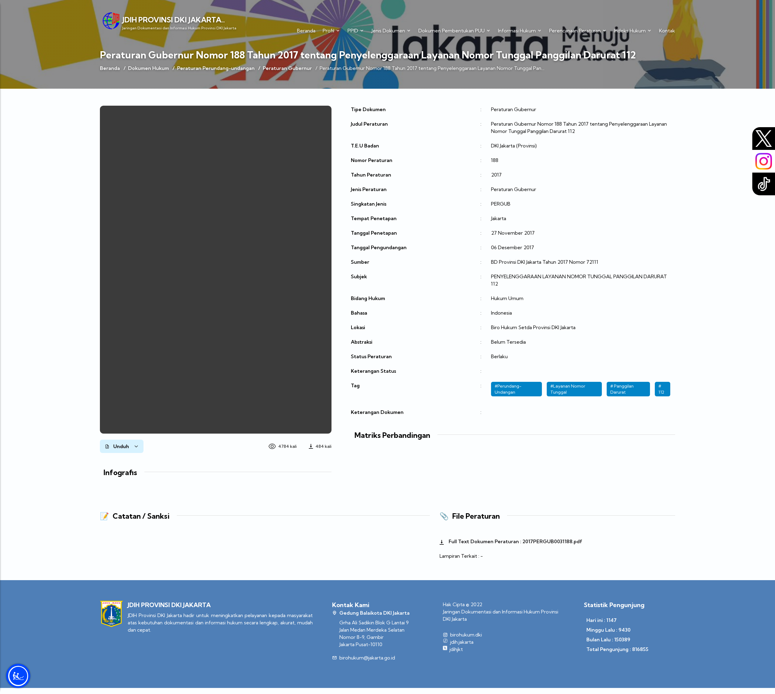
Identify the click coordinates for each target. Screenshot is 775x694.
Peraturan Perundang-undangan (216, 68)
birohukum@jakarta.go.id (367, 658)
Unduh (121, 446)
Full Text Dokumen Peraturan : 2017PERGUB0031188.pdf (514, 541)
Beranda (306, 31)
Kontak (667, 31)
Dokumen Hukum (148, 68)
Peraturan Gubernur (287, 68)
